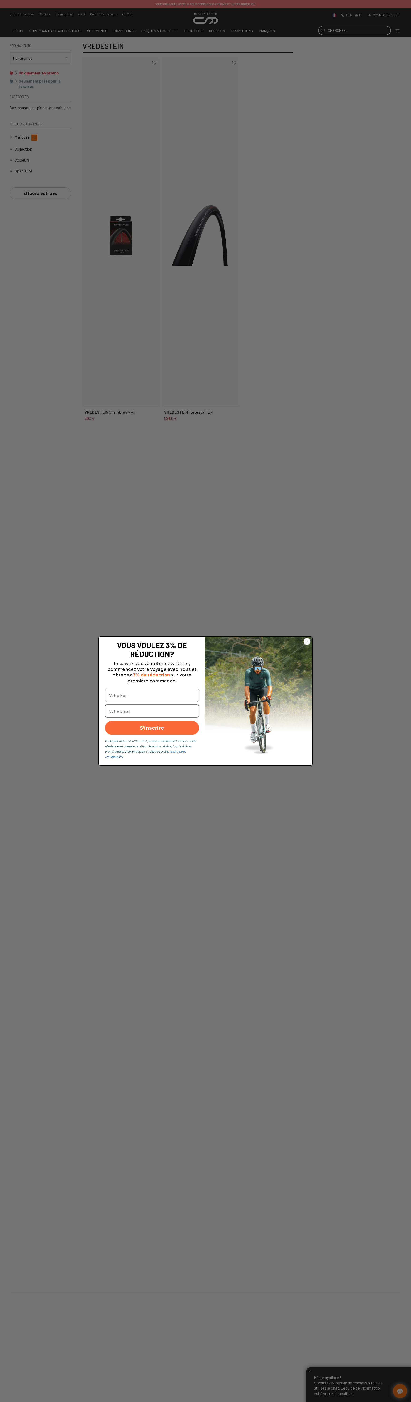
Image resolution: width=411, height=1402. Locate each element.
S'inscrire (152, 728)
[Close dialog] (307, 641)
